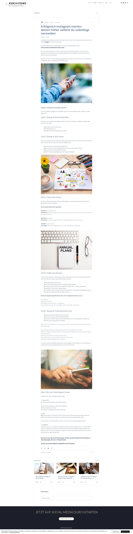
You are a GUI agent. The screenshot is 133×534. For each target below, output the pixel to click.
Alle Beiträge (37, 13)
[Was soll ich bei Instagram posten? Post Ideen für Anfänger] (67, 468)
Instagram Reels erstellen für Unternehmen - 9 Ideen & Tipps (89, 477)
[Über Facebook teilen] (41, 448)
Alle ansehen (97, 460)
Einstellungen (116, 531)
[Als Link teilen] (51, 448)
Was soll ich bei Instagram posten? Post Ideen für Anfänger (66, 477)
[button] (97, 12)
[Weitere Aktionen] (91, 22)
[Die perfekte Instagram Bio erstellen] (44, 468)
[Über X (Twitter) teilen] (45, 448)
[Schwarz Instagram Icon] (121, 2)
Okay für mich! (125, 531)
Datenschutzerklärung (15, 532)
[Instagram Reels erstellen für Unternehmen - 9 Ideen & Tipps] (89, 468)
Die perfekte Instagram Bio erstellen (43, 477)
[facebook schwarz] (127, 2)
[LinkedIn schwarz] (125, 2)
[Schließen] (131, 531)
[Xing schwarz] (123, 2)
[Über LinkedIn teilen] (48, 448)
